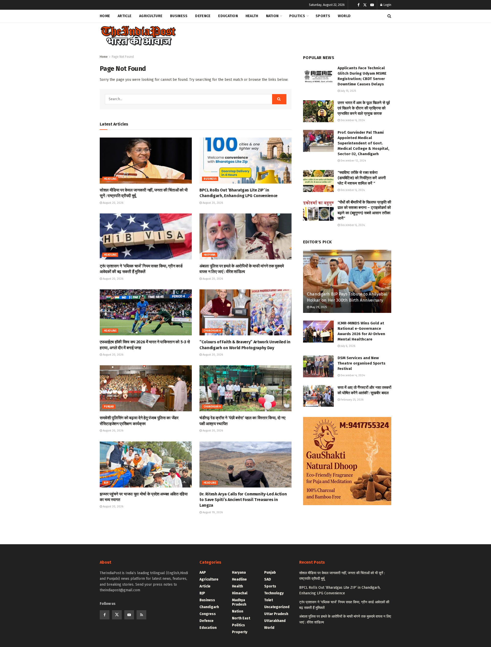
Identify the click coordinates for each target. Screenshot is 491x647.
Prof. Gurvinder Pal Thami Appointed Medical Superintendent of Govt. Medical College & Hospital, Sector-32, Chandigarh (363, 143)
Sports (323, 16)
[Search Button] (389, 16)
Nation (272, 16)
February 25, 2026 (351, 399)
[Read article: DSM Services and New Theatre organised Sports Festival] (318, 366)
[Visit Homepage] (138, 36)
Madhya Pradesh (239, 602)
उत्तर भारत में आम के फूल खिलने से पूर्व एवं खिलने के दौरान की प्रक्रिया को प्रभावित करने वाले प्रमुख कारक (364, 108)
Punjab (109, 406)
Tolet (268, 600)
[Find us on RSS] (141, 614)
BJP (106, 482)
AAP (202, 572)
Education (228, 16)
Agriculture (150, 16)
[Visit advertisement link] (347, 461)
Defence (202, 16)
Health (252, 16)
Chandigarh (212, 330)
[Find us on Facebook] (359, 5)
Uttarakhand (275, 621)
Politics (297, 16)
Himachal (239, 593)
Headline (110, 178)
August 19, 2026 (212, 512)
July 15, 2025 (348, 91)
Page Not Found (123, 57)
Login (387, 5)
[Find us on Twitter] (365, 5)
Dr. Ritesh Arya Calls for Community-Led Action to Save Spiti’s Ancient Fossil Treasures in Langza (243, 500)
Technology (274, 593)
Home (105, 16)
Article (124, 16)
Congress (207, 614)
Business (178, 16)
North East (241, 618)
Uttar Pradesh (276, 614)
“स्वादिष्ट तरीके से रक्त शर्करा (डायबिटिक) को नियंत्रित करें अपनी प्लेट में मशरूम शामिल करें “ (362, 178)
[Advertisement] (298, 34)
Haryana (210, 254)
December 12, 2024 (353, 160)
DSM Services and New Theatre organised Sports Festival (361, 363)
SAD (267, 579)
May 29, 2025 (318, 307)
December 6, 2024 (352, 120)
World (344, 16)
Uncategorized (276, 607)
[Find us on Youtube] (372, 5)
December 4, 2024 (352, 375)
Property (239, 632)
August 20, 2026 (112, 203)
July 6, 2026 (347, 346)
